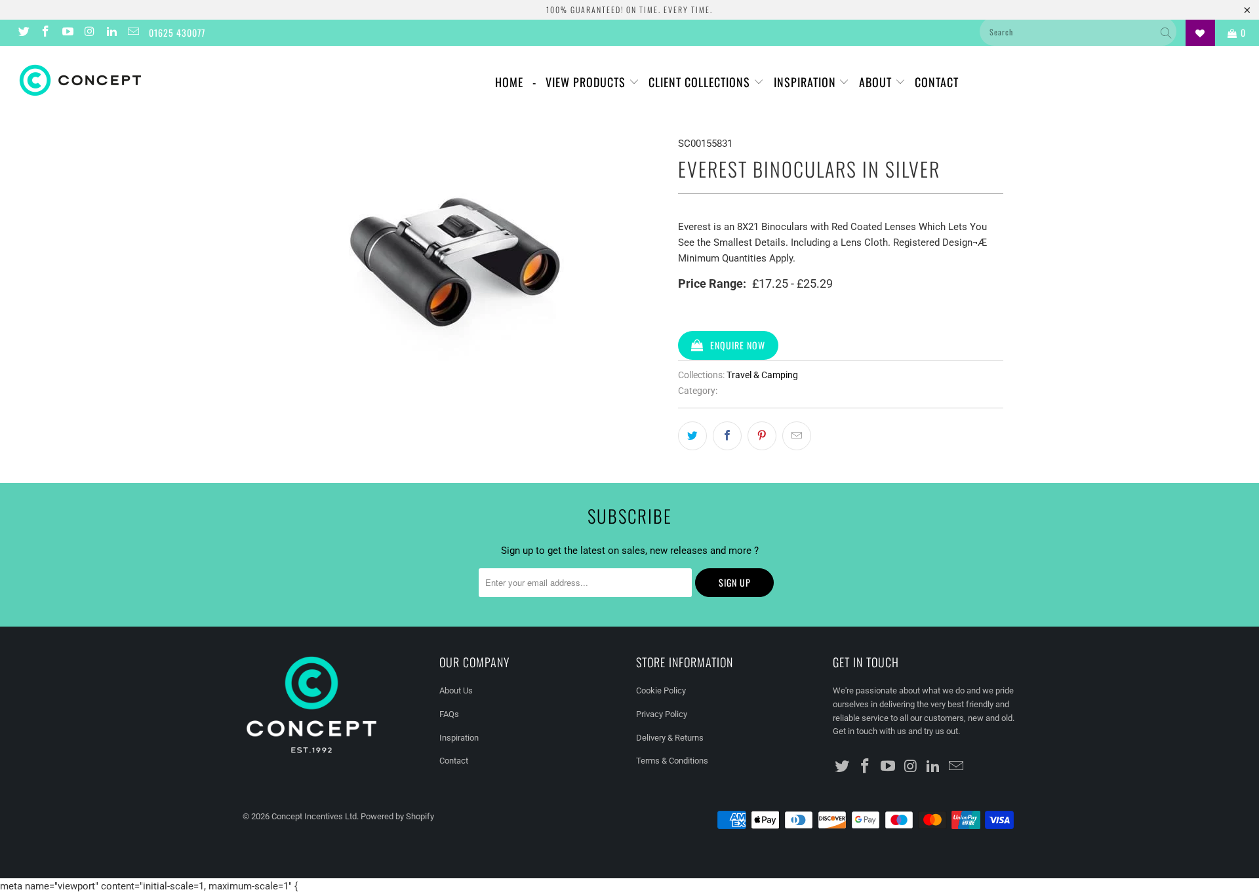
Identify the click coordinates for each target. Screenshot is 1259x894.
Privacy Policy (661, 714)
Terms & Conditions (672, 761)
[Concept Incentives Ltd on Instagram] (89, 33)
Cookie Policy (661, 690)
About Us (456, 690)
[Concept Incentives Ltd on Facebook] (45, 33)
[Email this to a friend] (796, 435)
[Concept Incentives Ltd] (107, 80)
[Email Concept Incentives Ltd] (133, 33)
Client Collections (701, 81)
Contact (937, 81)
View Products (587, 81)
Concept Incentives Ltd (314, 816)
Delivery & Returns (670, 738)
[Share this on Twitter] (692, 435)
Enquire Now (737, 345)
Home (509, 81)
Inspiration (806, 81)
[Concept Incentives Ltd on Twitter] (23, 33)
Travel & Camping (762, 375)
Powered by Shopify (397, 816)
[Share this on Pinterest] (762, 435)
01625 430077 (177, 32)
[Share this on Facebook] (727, 435)
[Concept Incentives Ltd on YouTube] (66, 33)
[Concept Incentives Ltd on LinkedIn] (110, 33)
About (877, 81)
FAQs (449, 714)
